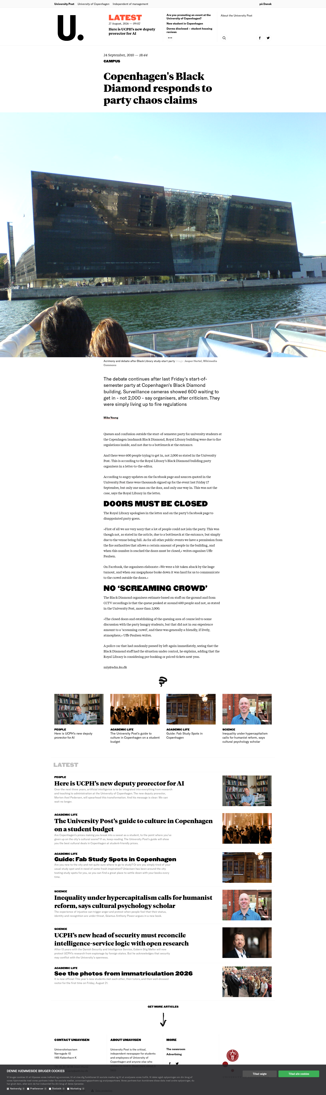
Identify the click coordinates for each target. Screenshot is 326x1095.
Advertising (174, 1054)
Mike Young (111, 417)
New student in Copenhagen (185, 23)
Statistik (58, 1088)
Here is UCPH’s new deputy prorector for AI (132, 31)
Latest (125, 18)
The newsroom (175, 1049)
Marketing (77, 1088)
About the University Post (236, 15)
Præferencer (38, 1088)
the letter (155, 513)
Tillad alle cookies (299, 1073)
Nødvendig (17, 1088)
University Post (64, 3)
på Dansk (265, 3)
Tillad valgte (260, 1073)
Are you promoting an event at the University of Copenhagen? (189, 16)
